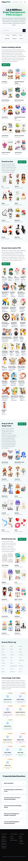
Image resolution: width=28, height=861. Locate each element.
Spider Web (7, 38)
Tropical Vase (13, 400)
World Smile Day (5, 100)
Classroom (17, 633)
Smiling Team (4, 341)
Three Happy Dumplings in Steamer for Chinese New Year (5, 383)
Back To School (18, 599)
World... (12, 294)
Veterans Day (5, 462)
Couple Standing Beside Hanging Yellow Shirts (23, 339)
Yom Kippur (4, 81)
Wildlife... (21, 398)
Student (21, 38)
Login (11, 836)
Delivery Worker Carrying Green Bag (5, 308)
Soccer (11, 668)
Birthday (17, 565)
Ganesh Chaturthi (6, 152)
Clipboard (15, 38)
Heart (16, 530)
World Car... (23, 279)
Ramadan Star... (21, 296)
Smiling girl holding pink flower (4, 411)
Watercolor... (17, 279)
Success (21, 668)
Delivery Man (4, 311)
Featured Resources (4, 843)
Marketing (17, 616)
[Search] (21, 2)
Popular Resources (4, 840)
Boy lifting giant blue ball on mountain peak (13, 382)
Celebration (21, 660)
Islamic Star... (13, 311)
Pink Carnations (17, 281)
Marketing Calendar (4, 847)
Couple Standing (22, 342)
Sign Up (12, 838)
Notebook (14, 35)
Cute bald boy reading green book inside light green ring (5, 353)
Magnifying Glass (13, 666)
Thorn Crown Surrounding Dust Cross (5, 323)
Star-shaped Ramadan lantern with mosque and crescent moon (21, 294)
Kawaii (16, 203)
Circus (16, 496)
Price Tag (21, 654)
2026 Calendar (5, 565)
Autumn (7, 35)
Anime (3, 203)
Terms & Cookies (21, 841)
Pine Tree (12, 654)
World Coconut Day (19, 135)
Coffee (3, 649)
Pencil (21, 35)
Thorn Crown (4, 326)
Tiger (11, 657)
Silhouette (17, 237)
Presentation (5, 616)
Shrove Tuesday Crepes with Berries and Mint (22, 367)
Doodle (3, 237)
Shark (3, 668)
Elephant (21, 311)
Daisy (11, 649)
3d (2, 186)
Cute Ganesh (22, 309)
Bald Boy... (4, 355)
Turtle (20, 657)
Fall (19, 663)
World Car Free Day (19, 100)
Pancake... (11, 370)
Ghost (3, 651)
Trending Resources (4, 837)
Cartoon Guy (3, 281)
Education (4, 633)
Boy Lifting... (13, 385)
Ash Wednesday (5, 325)
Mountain (3, 654)
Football (4, 513)
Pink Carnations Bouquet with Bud (17, 278)
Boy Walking (22, 281)
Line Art (3, 220)
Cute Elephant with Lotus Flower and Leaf (22, 308)
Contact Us (21, 843)
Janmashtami (5, 135)
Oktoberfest (5, 117)
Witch (20, 671)
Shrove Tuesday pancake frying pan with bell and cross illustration (12, 368)
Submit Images (13, 840)
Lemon (3, 666)
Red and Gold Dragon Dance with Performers (21, 382)
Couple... (21, 339)
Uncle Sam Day (18, 152)
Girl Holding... (4, 415)
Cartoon (17, 186)
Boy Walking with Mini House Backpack (23, 278)
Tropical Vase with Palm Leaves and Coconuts (15, 397)
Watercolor (17, 220)
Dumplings (4, 385)
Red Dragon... (4, 400)
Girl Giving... (13, 296)
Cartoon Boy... (22, 326)
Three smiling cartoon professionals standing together (7, 338)
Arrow (3, 530)
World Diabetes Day (19, 462)
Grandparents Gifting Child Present (14, 323)
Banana (20, 646)
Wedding (17, 513)
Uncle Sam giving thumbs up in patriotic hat (5, 293)
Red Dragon (21, 385)
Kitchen (20, 651)
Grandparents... (14, 325)
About (20, 836)
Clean (6, 2)
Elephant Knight (21, 401)
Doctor (11, 663)
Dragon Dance (21, 383)
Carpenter (4, 479)
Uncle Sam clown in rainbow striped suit (23, 353)
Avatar (11, 646)
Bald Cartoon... (5, 353)
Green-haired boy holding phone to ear (10, 278)
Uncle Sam (4, 296)
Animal (3, 646)
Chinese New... (5, 383)
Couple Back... (17, 356)
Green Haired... (10, 280)
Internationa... (4, 279)
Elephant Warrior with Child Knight (22, 397)
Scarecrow (17, 479)
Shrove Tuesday (12, 369)
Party (16, 582)
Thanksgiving (4, 657)
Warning (3, 671)
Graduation (4, 599)
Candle (3, 660)
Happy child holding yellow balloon (11, 353)
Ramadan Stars (21, 294)
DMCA (20, 838)
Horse (11, 651)
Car (11, 660)
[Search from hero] (24, 30)
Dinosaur (3, 663)
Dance (20, 649)
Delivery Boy (4, 496)
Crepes (19, 370)
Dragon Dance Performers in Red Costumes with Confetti (6, 398)
